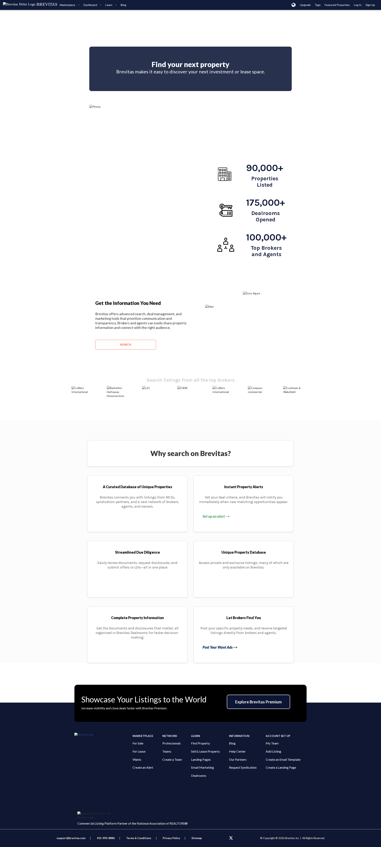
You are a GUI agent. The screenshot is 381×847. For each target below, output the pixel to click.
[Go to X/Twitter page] (231, 838)
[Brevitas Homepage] (103, 735)
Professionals (171, 743)
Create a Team (172, 759)
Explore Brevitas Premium (258, 701)
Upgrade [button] (305, 5)
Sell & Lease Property (205, 751)
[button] (293, 5)
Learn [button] (109, 5)
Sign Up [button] (370, 5)
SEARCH (125, 344)
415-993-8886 (106, 838)
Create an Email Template (283, 759)
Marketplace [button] (68, 5)
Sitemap (196, 838)
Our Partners (238, 759)
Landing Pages (201, 759)
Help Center (237, 751)
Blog (232, 743)
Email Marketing (202, 767)
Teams (166, 751)
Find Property (200, 743)
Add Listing (273, 751)
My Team (272, 743)
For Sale (138, 743)
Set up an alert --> (216, 516)
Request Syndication (243, 767)
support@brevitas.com (71, 838)
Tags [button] (318, 5)
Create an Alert (143, 767)
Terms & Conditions (139, 838)
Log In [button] (358, 5)
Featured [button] (337, 5)
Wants (137, 759)
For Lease (139, 751)
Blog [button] (123, 5)
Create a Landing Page (281, 767)
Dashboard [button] (91, 5)
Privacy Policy (171, 838)
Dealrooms (198, 775)
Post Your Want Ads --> (220, 647)
